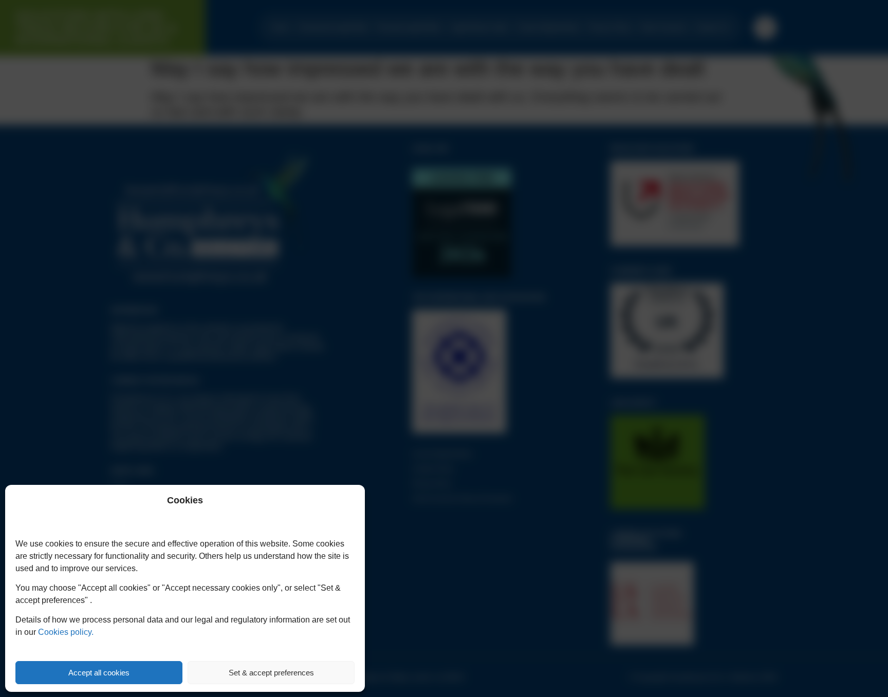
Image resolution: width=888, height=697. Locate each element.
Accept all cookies (99, 672)
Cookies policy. (66, 632)
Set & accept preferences (271, 672)
